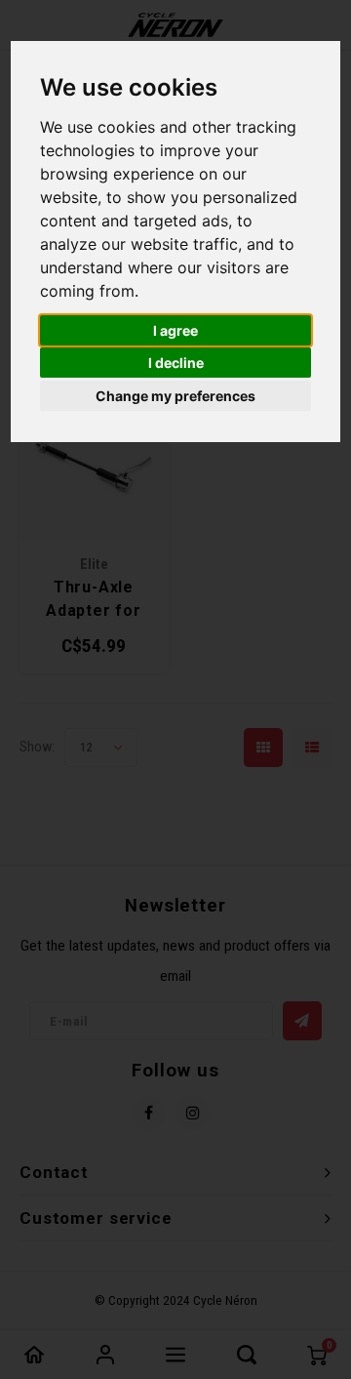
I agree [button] (175, 330)
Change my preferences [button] (175, 395)
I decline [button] (176, 362)
